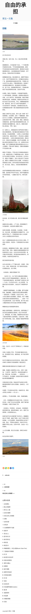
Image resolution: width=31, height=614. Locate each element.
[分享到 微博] (3, 468)
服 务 (5, 590)
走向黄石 (6, 504)
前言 (5, 581)
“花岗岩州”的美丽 (9, 551)
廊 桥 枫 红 (7, 539)
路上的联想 (7, 507)
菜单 (16, 23)
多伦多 (6, 524)
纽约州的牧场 (8, 560)
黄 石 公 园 (7, 510)
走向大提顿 (7, 513)
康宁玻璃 (6, 569)
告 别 (5, 578)
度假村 (6, 566)
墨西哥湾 (6, 593)
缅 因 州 (6, 545)
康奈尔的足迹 (8, 572)
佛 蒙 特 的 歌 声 (8, 557)
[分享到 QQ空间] (8, 468)
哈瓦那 (6, 596)
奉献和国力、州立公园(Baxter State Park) (15, 548)
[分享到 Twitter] (13, 468)
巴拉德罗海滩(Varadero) (10, 587)
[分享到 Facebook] (11, 468)
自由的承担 (15, 8)
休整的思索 (7, 598)
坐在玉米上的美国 (9, 516)
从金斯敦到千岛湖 (9, 527)
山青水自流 (7, 475)
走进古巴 (6, 584)
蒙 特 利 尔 (7, 536)
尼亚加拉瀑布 (8, 575)
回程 (5, 519)
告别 (5, 601)
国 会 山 (6, 533)
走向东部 (6, 522)
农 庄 (5, 554)
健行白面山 (7, 563)
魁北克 (6, 542)
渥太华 (6, 530)
